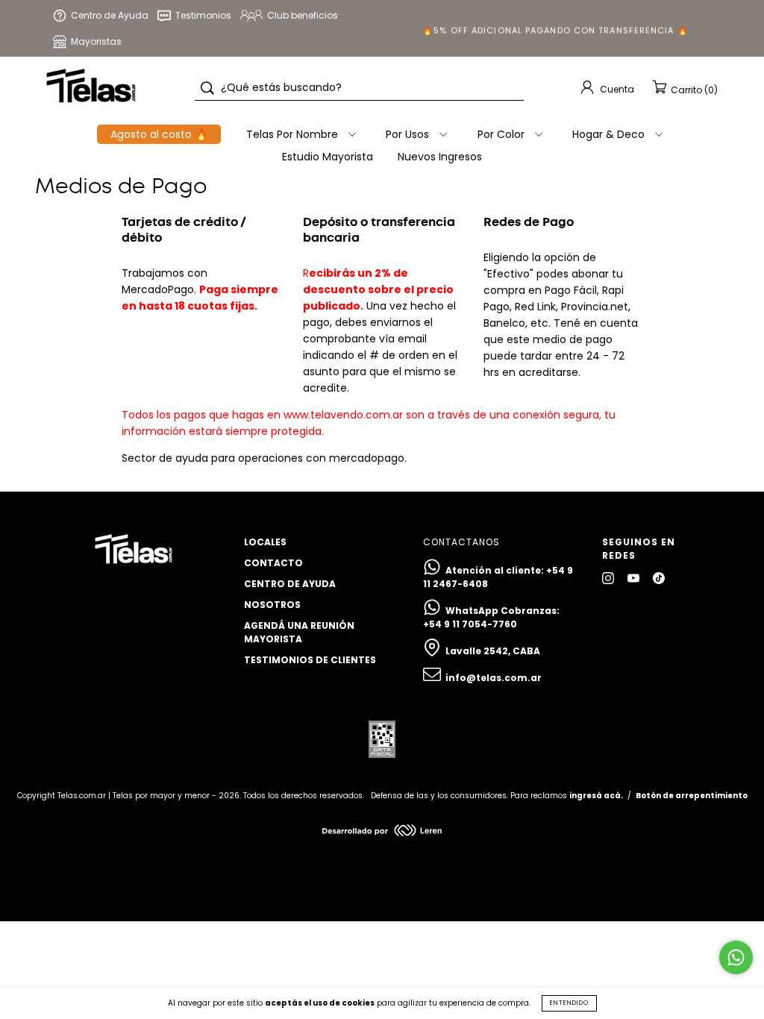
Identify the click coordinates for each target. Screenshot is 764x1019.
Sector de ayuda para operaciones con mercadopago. (264, 458)
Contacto (273, 562)
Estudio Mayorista (327, 156)
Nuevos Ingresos (440, 156)
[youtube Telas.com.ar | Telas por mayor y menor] (634, 577)
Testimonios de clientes (310, 659)
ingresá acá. (596, 795)
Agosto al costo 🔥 (158, 134)
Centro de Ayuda (290, 583)
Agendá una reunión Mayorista (299, 632)
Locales (265, 542)
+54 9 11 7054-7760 (470, 624)
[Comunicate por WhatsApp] (736, 957)
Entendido (569, 1003)
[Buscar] (207, 88)
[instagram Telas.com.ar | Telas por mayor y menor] (609, 577)
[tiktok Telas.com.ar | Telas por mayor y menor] (659, 577)
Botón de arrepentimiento (692, 795)
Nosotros (272, 604)
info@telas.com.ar (493, 677)
